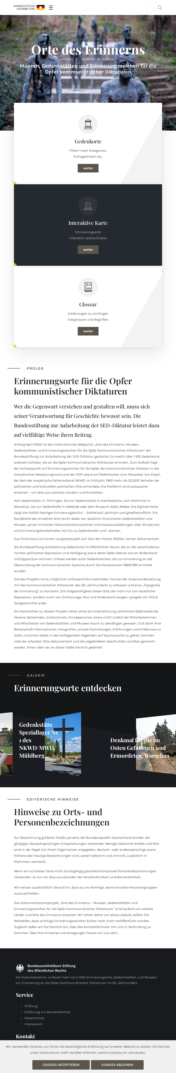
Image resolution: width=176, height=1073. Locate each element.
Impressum (33, 1024)
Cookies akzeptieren (61, 1065)
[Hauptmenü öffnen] (51, 7)
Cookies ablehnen (117, 1065)
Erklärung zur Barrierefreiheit (47, 1012)
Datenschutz (34, 1018)
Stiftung (31, 1006)
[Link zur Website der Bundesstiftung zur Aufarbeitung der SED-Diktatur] (29, 7)
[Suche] (160, 7)
